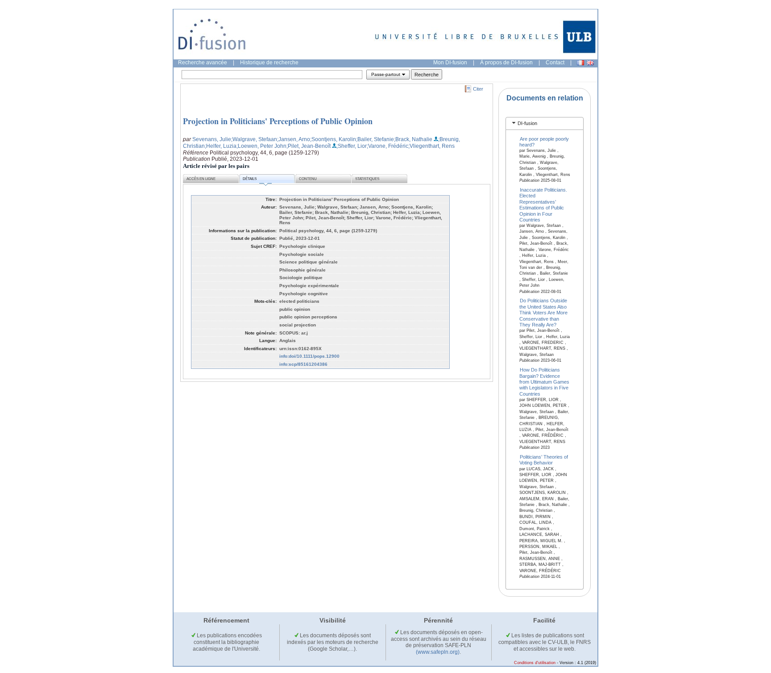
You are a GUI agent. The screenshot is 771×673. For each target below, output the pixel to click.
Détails (250, 179)
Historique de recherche (269, 62)
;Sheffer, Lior (351, 146)
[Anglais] (590, 62)
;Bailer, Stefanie (375, 139)
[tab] (545, 123)
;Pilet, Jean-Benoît (308, 146)
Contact (555, 62)
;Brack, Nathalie (413, 139)
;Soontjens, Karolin (333, 139)
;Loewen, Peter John (261, 146)
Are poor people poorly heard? (544, 141)
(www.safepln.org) (438, 652)
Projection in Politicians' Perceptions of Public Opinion (278, 121)
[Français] (580, 62)
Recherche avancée (202, 62)
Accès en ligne (201, 179)
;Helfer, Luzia (220, 146)
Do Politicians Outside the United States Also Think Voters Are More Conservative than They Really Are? (543, 312)
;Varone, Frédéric (387, 146)
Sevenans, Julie (211, 139)
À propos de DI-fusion (506, 62)
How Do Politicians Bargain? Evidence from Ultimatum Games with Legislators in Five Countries (544, 382)
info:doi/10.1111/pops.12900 (309, 356)
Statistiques (367, 179)
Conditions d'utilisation (534, 662)
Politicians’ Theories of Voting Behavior (543, 459)
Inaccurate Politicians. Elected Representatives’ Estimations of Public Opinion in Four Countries (543, 204)
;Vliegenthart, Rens (431, 146)
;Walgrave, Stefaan (254, 139)
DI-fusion (527, 123)
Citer (478, 89)
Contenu (308, 179)
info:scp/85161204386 (303, 364)
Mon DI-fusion (450, 62)
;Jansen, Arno (293, 139)
